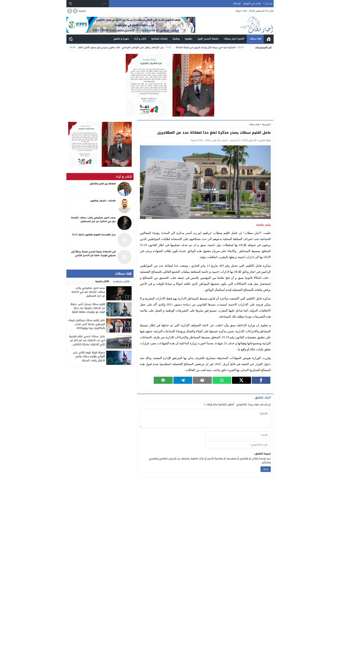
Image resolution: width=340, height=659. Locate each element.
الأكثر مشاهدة (121, 281)
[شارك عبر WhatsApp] (222, 380)
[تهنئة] (100, 144)
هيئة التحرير (265, 140)
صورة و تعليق (121, 38)
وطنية (176, 38)
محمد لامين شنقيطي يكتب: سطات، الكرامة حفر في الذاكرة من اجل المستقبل (88, 292)
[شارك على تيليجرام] (182, 380)
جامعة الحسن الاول (208, 38)
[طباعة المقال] (163, 380)
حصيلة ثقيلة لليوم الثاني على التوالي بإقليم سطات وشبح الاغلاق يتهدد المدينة (89, 356)
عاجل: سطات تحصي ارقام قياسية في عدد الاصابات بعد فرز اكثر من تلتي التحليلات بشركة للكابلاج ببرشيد (87, 342)
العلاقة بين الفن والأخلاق (103, 184)
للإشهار (237, 3)
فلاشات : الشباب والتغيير (103, 201)
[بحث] (70, 3)
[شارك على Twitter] (241, 380)
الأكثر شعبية (102, 281)
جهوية (188, 38)
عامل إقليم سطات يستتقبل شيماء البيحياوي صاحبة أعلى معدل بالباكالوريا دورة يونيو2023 (86, 324)
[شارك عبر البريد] (202, 380)
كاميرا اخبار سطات (234, 38)
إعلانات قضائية (159, 38)
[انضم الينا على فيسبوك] (69, 11)
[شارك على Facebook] (261, 380)
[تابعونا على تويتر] (75, 11)
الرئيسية (268, 38)
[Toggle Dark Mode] (71, 39)
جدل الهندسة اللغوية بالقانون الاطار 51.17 (94, 235)
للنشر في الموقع (252, 3)
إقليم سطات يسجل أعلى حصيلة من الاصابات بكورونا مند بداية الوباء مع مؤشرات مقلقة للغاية (87, 308)
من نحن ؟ (267, 3)
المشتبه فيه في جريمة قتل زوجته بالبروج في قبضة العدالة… (232, 47)
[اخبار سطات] (234, 25)
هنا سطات (255, 38)
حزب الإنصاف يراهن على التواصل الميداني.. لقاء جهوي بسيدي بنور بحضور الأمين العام (147, 47)
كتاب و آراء (140, 38)
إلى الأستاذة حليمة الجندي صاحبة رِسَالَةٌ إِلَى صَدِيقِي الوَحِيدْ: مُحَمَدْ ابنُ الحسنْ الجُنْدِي (93, 254)
